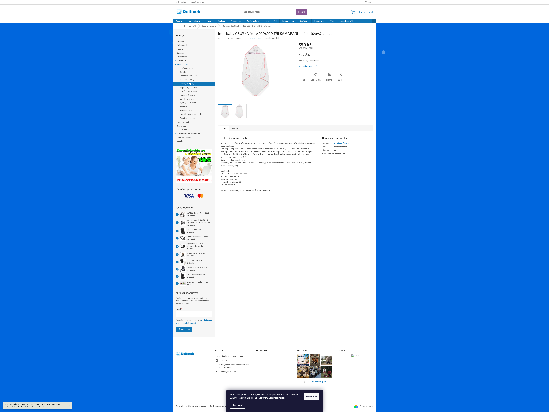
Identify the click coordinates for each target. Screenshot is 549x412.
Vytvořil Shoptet (366, 406)
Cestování (181, 126)
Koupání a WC (183, 64)
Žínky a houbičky (187, 79)
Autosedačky (182, 45)
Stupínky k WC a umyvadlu (191, 114)
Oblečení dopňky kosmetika (189, 133)
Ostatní (183, 72)
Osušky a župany (187, 83)
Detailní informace (306, 66)
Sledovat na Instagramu (317, 381)
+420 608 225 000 (226, 360)
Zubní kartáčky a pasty (189, 118)
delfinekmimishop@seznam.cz (232, 356)
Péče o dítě (182, 129)
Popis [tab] (223, 128)
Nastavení (237, 405)
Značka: (273, 38)
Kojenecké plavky (187, 95)
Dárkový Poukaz (184, 137)
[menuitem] (179, 21)
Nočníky (183, 106)
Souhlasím (311, 396)
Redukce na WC (186, 110)
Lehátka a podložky (188, 75)
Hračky (180, 49)
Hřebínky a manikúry (188, 91)
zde (285, 397)
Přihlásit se (184, 329)
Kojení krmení (183, 122)
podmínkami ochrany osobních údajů (194, 321)
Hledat (301, 12)
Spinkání (180, 53)
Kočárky (180, 41)
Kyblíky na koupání (188, 102)
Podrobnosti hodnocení (253, 38)
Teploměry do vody (188, 87)
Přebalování (182, 56)
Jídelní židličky (183, 60)
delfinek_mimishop (227, 371)
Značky (180, 141)
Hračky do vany (186, 68)
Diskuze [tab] (235, 128)
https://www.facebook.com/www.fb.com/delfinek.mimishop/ (234, 366)
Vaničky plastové (187, 99)
